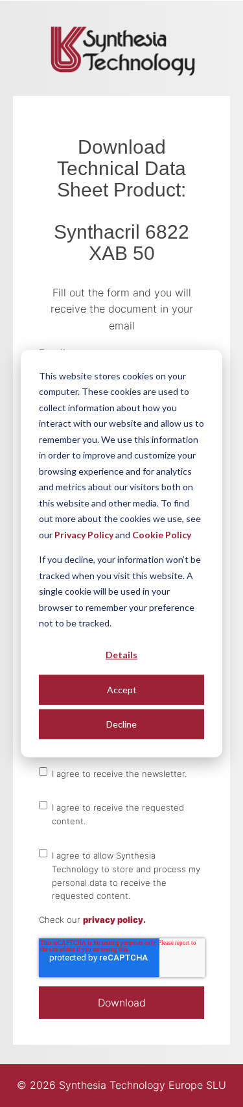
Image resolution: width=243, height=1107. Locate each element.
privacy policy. (114, 919)
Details (121, 654)
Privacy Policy (83, 534)
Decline (121, 723)
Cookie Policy (161, 534)
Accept (122, 689)
